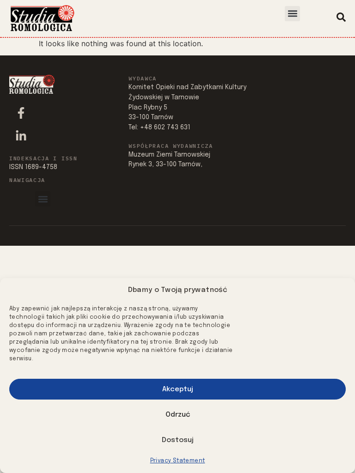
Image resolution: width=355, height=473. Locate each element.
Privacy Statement (177, 461)
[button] (292, 13)
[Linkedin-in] (20, 135)
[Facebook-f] (20, 112)
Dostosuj (178, 440)
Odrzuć (177, 414)
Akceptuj (177, 389)
